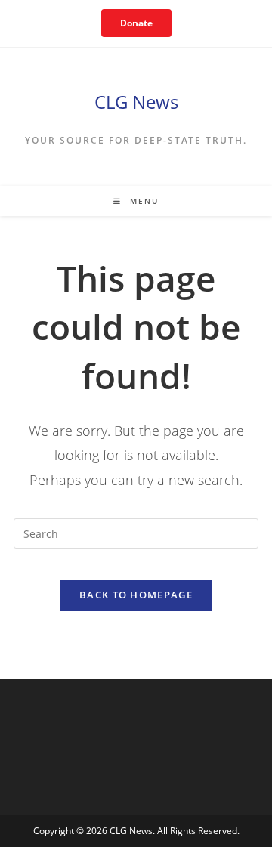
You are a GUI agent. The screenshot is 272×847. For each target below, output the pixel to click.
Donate (136, 23)
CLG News (136, 101)
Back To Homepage (136, 594)
